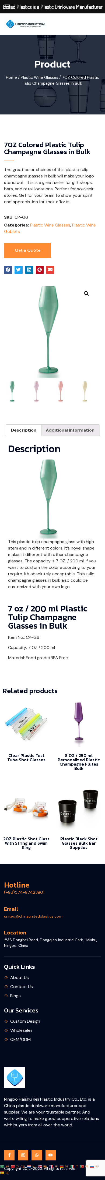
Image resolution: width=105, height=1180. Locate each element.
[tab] (24, 430)
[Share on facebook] (8, 270)
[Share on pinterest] (40, 270)
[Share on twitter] (18, 270)
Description (23, 430)
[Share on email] (50, 270)
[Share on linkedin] (29, 270)
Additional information (70, 430)
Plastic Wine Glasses (39, 77)
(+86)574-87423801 (24, 892)
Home (11, 77)
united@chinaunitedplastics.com (33, 916)
